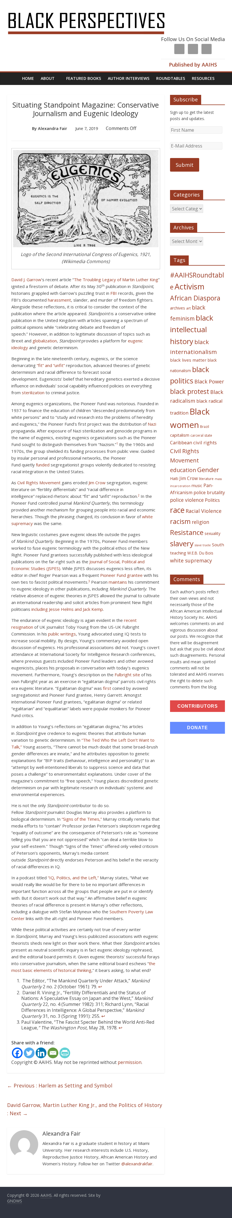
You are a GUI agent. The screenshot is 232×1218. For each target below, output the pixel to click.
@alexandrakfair (136, 1163)
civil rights (205, 442)
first (107, 688)
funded (43, 465)
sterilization (33, 392)
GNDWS (14, 1201)
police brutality (209, 492)
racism (180, 521)
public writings (62, 634)
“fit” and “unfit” (51, 365)
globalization (45, 341)
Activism (190, 286)
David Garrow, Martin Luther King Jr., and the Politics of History (84, 1109)
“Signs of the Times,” (82, 819)
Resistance (186, 532)
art (188, 308)
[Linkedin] (41, 1053)
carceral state (201, 435)
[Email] (53, 1053)
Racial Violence (204, 510)
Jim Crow (97, 482)
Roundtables (170, 78)
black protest (189, 391)
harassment (59, 300)
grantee (135, 575)
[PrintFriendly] (64, 1053)
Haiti (174, 478)
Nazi (152, 424)
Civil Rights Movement (39, 482)
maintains (118, 582)
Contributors (197, 706)
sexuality (212, 533)
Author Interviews (128, 78)
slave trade (203, 545)
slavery (182, 543)
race (177, 510)
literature (206, 478)
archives (177, 308)
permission (129, 1062)
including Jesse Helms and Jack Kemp (67, 609)
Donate (197, 727)
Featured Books (83, 78)
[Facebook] (17, 1053)
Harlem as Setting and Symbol (59, 1085)
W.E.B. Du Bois (200, 553)
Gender (208, 469)
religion (200, 522)
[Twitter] (29, 1053)
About (48, 78)
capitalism (179, 435)
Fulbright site (127, 674)
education (183, 470)
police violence (187, 499)
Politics (212, 500)
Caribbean (181, 443)
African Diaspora (195, 297)
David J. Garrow (26, 279)
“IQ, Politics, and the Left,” (73, 877)
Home (28, 78)
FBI (113, 293)
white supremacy (191, 560)
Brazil (204, 426)
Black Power (209, 381)
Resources (203, 78)
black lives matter (188, 360)
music (197, 485)
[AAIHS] (94, 9)
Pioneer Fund (113, 575)
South (218, 544)
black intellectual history (191, 329)
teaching (178, 553)
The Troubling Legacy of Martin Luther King (116, 279)
